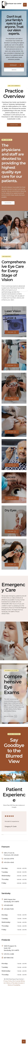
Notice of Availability (14, 985)
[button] (24, 1041)
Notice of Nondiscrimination (15, 983)
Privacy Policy (8, 981)
